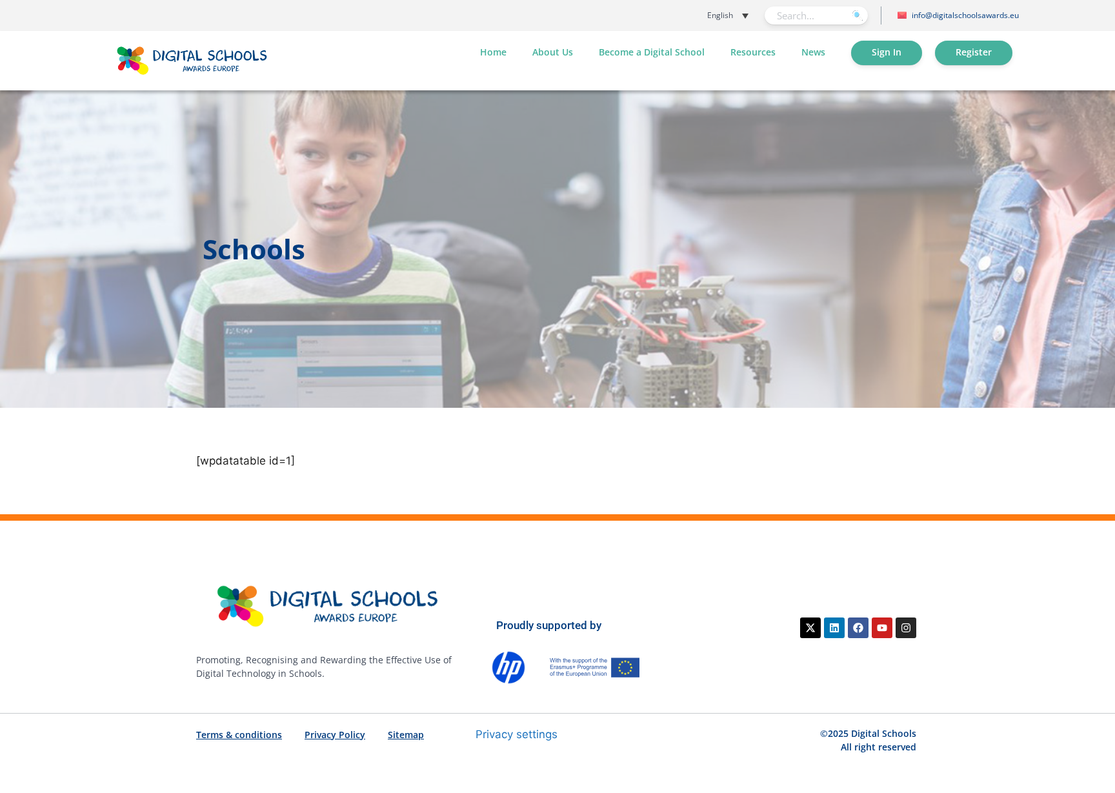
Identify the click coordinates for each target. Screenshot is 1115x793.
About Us (552, 52)
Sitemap (406, 734)
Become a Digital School (652, 52)
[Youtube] (882, 627)
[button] (697, 15)
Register (974, 52)
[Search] (857, 15)
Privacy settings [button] (517, 734)
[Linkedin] (834, 627)
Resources (753, 52)
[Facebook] (858, 627)
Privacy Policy (335, 734)
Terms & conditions (239, 734)
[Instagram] (906, 627)
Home (493, 52)
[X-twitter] (810, 627)
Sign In (886, 52)
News (813, 52)
